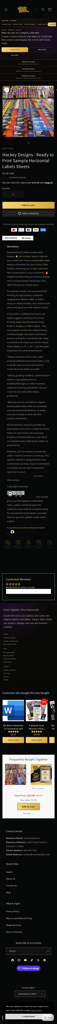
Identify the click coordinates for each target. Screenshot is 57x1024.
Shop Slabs (14, 55)
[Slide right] (35, 142)
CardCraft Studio (9, 638)
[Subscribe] (47, 951)
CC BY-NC (30, 496)
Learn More (36, 1010)
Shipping (5, 177)
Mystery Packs (17, 24)
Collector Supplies (29, 24)
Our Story (6, 673)
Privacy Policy (12, 911)
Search (9, 872)
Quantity (6, 188)
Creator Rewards (9, 670)
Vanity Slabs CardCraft (9, 20)
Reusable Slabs (6, 24)
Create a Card (14, 49)
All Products (7, 662)
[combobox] (41, 788)
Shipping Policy (13, 925)
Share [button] (8, 555)
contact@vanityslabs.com (20, 475)
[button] (6, 9)
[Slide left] (22, 142)
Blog (8, 892)
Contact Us (11, 885)
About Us (10, 878)
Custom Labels (42, 24)
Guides (6, 680)
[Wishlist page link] (36, 9)
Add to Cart (13, 740)
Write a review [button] (28, 591)
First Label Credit (9, 644)
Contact (6, 676)
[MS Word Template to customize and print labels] (13, 711)
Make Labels (42, 49)
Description (11, 237)
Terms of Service (14, 932)
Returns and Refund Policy (19, 918)
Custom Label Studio (10, 641)
